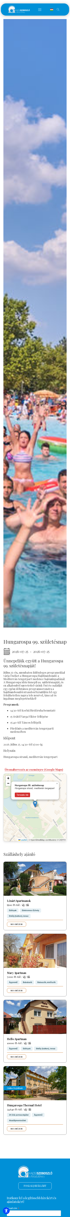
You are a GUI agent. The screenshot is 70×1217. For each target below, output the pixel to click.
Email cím (13, 1208)
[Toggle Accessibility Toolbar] (6, 1210)
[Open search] (58, 9)
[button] (40, 9)
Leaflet (23, 839)
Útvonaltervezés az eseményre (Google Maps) (34, 769)
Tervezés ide (22, 794)
